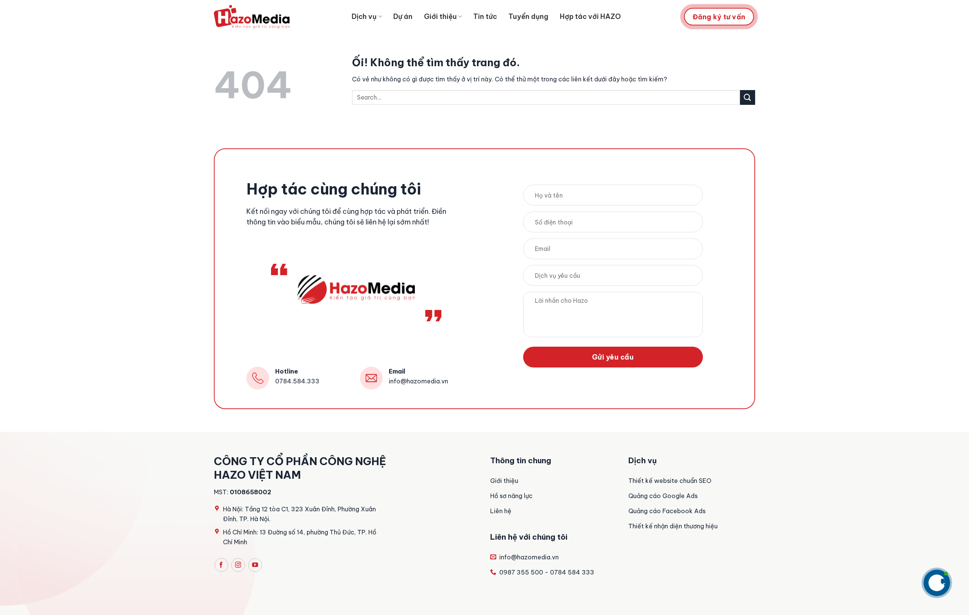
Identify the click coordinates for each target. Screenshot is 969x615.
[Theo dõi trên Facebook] (221, 565)
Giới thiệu (440, 16)
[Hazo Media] (252, 16)
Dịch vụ (364, 16)
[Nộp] (747, 97)
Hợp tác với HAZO (590, 16)
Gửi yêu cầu (613, 357)
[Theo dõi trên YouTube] (255, 565)
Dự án (403, 16)
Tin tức (485, 16)
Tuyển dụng (528, 16)
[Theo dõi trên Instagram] (238, 565)
